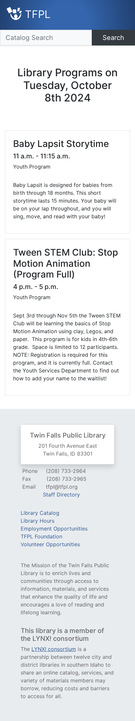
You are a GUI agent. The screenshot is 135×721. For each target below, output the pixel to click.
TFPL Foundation (41, 536)
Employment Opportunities (54, 528)
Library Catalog (40, 513)
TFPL (36, 14)
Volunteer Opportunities (50, 544)
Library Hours (37, 520)
